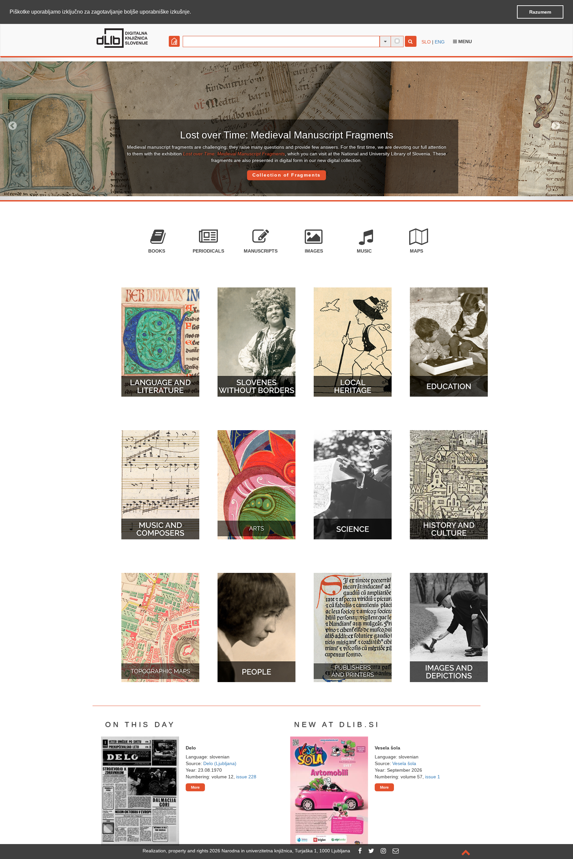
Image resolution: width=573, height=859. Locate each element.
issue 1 (432, 776)
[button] (193, 12)
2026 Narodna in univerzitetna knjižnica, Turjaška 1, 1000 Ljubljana (280, 850)
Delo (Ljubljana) (219, 763)
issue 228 (246, 776)
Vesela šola (404, 763)
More (195, 787)
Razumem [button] (540, 12)
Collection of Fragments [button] (286, 175)
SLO (426, 41)
